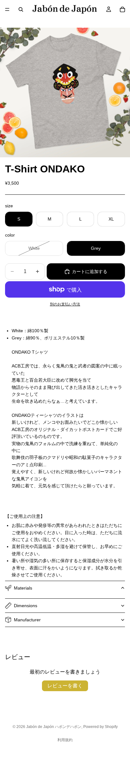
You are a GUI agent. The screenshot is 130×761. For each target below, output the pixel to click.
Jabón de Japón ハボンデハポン (53, 727)
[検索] (21, 9)
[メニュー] (7, 9)
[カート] (122, 9)
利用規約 (65, 740)
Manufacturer (27, 619)
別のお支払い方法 (65, 304)
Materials (23, 587)
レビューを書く (65, 685)
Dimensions (25, 605)
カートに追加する (89, 271)
